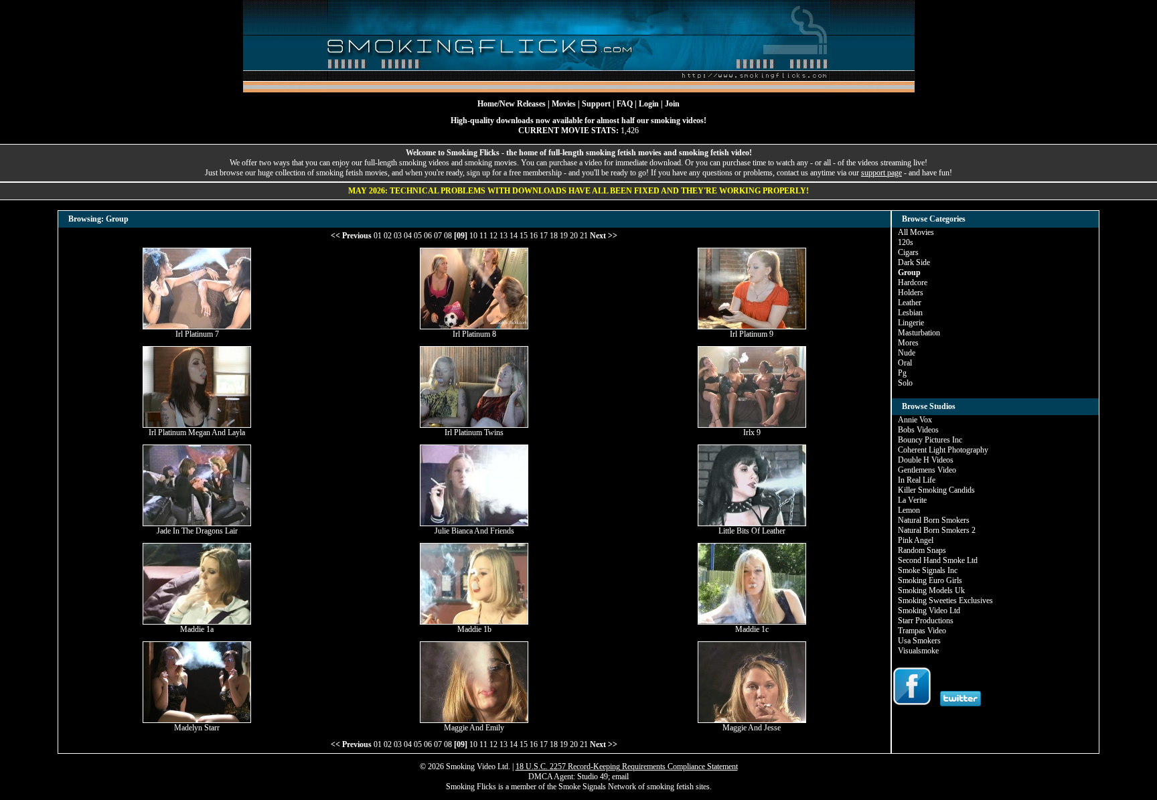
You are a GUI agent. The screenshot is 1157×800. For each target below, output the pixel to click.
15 (524, 235)
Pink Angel (915, 540)
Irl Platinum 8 (474, 334)
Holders (910, 292)
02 (388, 235)
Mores (908, 342)
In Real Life (916, 480)
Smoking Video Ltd (929, 610)
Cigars (908, 252)
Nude (906, 352)
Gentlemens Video (927, 470)
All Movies (916, 232)
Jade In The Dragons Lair (197, 531)
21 (584, 235)
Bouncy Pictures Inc (930, 440)
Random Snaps (922, 550)
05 (418, 235)
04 (408, 235)
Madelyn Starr (197, 727)
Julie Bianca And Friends (474, 531)
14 (514, 235)
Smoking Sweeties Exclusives (945, 600)
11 (483, 235)
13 (503, 235)
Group (909, 272)
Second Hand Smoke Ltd (938, 560)
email (620, 776)
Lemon (909, 510)
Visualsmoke (918, 650)
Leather (909, 302)
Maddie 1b (474, 629)
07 (438, 235)
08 (448, 235)
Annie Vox (915, 419)
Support (596, 103)
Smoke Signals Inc (927, 570)
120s (905, 242)
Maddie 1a (197, 629)
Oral (905, 363)
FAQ (625, 103)
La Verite (912, 500)
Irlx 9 (752, 432)
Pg (902, 373)
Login (649, 103)
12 (493, 235)
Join (672, 103)
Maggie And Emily (474, 727)
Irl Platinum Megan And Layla (197, 432)
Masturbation (919, 332)
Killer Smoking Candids (936, 490)
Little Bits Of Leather (751, 531)
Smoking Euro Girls (930, 580)
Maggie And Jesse (751, 727)
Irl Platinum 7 (197, 334)
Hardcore (912, 282)
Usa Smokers (919, 640)
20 (574, 235)
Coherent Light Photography (943, 450)
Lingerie (911, 322)
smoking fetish (670, 786)
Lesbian (910, 312)
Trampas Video (922, 630)
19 (564, 235)
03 (398, 235)
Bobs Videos (918, 429)
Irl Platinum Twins (474, 432)
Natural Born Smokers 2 (937, 530)
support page (881, 172)
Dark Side (914, 262)
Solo (905, 383)
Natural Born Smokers (934, 520)
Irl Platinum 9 (751, 334)
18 (554, 235)
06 (428, 235)
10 (473, 235)
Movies (564, 103)
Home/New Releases (511, 103)
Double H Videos (925, 460)
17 (544, 235)
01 (378, 235)
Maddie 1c (752, 629)
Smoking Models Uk (931, 590)
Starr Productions (925, 620)
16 (534, 235)
